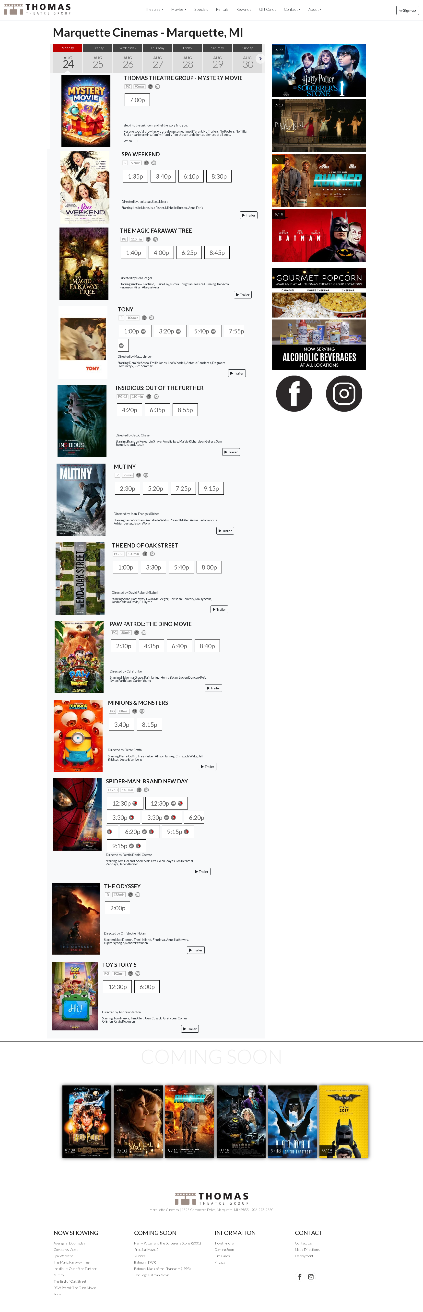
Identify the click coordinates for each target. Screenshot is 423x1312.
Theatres (152, 9)
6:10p (191, 176)
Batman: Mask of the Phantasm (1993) (162, 1268)
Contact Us (303, 1243)
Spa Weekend (63, 1256)
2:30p (127, 488)
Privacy (219, 1262)
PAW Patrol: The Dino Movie (75, 1288)
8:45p (217, 252)
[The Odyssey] (76, 918)
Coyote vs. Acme (66, 1249)
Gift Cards (267, 9)
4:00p (161, 252)
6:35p (157, 409)
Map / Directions (307, 1249)
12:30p (121, 803)
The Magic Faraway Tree (72, 1262)
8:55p (185, 409)
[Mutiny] (81, 499)
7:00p (137, 99)
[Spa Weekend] (84, 186)
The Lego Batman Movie (152, 1275)
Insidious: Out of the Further (75, 1268)
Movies (177, 9)
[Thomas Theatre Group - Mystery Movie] (85, 110)
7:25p (183, 488)
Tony (57, 1294)
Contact (291, 9)
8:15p (149, 724)
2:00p (117, 908)
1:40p (133, 252)
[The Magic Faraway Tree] (83, 263)
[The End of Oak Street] (80, 578)
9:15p (211, 488)
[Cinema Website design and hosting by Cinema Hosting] (211, 1305)
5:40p (202, 331)
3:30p (153, 567)
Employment (304, 1256)
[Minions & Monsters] (78, 735)
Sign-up (409, 10)
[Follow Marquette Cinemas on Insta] (311, 1277)
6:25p (189, 252)
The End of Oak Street (70, 1281)
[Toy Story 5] (75, 995)
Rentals (222, 9)
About (313, 9)
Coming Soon (224, 1249)
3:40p (163, 176)
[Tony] (83, 342)
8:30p (219, 176)
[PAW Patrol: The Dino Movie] (79, 656)
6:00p (147, 986)
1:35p (135, 176)
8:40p (207, 646)
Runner (139, 1256)
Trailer (250, 215)
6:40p (179, 646)
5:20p (155, 488)
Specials (201, 9)
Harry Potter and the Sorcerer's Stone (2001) (167, 1243)
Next (260, 59)
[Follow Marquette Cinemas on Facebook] (300, 1277)
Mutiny (59, 1275)
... (133, 141)
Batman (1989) (145, 1262)
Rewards (243, 9)
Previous (55, 59)
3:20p (167, 331)
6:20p (133, 831)
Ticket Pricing (224, 1243)
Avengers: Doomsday (69, 1243)
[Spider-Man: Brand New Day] (77, 813)
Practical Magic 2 (146, 1249)
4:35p (151, 646)
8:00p (209, 567)
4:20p (129, 409)
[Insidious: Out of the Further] (82, 420)
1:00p (132, 331)
